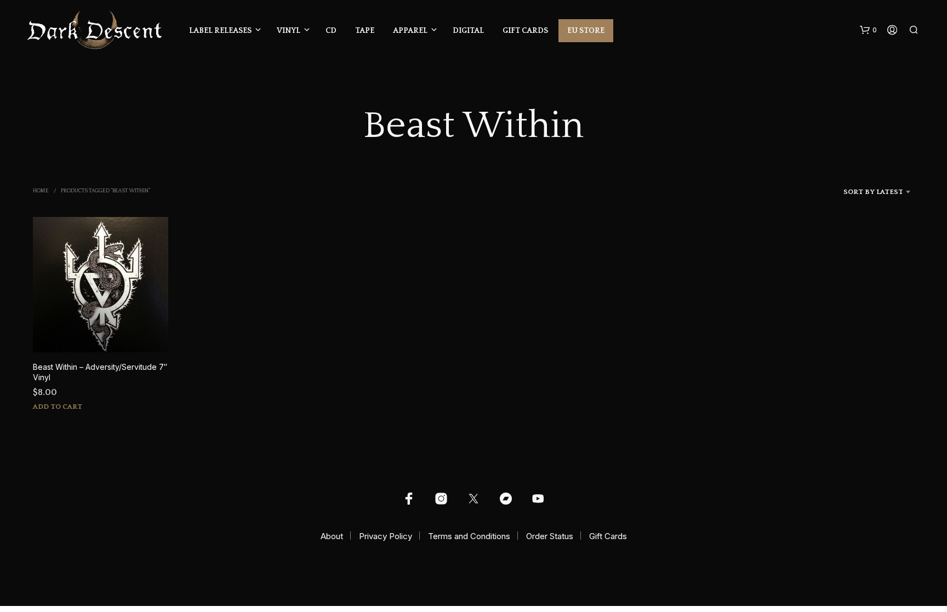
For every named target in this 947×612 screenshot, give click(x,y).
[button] (868, 30)
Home (41, 191)
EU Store (585, 30)
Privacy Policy (385, 536)
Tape (364, 30)
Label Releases (220, 30)
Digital (468, 30)
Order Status (549, 536)
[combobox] (858, 191)
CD (331, 30)
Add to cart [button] (57, 406)
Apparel (410, 30)
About (332, 536)
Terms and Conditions (469, 536)
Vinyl (288, 30)
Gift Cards (525, 30)
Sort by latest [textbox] (873, 192)
